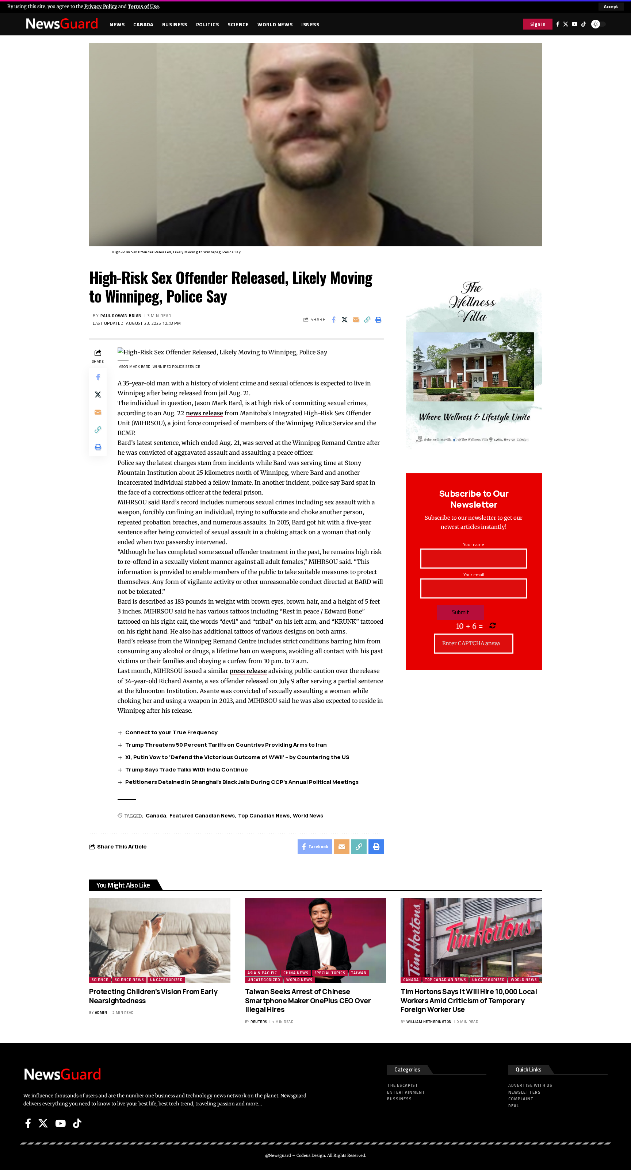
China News (295, 972)
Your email (473, 574)
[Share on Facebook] (333, 320)
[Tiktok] (584, 24)
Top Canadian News (264, 815)
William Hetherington (429, 1021)
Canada (156, 815)
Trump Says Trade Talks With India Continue (186, 769)
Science (100, 979)
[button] (611, 7)
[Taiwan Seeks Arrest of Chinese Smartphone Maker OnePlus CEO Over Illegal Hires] (315, 940)
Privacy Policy (100, 6)
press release (248, 670)
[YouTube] (575, 24)
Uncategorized (166, 979)
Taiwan (359, 972)
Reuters (259, 1021)
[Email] (356, 320)
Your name (473, 544)
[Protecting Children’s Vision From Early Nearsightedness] (159, 940)
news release (204, 413)
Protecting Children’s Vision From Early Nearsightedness (153, 996)
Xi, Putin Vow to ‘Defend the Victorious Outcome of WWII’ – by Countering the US (237, 757)
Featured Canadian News (202, 815)
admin (101, 1012)
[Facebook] (557, 24)
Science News (129, 979)
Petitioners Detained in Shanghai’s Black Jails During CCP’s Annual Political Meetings (242, 782)
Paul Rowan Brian (121, 315)
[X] (565, 24)
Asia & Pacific (262, 972)
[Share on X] (345, 320)
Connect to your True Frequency (171, 732)
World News (308, 815)
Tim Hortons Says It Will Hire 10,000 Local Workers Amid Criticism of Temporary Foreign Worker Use (469, 1000)
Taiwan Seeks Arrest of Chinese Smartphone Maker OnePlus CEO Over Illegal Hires (308, 1000)
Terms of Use (143, 6)
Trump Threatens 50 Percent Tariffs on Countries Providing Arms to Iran (226, 744)
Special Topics (329, 972)
